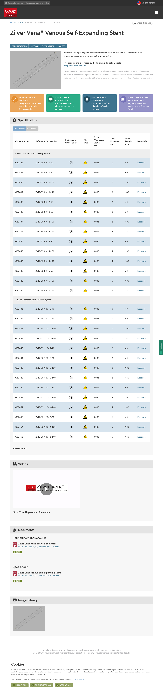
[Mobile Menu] (156, 12)
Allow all (21, 685)
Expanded (32, 128)
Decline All (65, 685)
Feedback (161, 346)
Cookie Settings (43, 685)
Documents (48, 46)
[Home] (11, 22)
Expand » (141, 162)
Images (61, 46)
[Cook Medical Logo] (10, 12)
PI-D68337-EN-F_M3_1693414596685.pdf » (39, 575)
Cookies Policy (78, 679)
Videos (34, 46)
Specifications (19, 46)
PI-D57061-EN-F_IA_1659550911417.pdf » (38, 546)
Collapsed (19, 128)
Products (19, 23)
